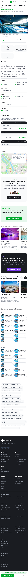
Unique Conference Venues (6, 498)
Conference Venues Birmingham (20, 530)
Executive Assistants (5, 471)
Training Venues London (5, 507)
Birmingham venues (4, 528)
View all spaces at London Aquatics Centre (11, 249)
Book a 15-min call (14, 197)
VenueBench (3, 481)
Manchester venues (4, 526)
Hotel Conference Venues (19, 496)
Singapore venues (4, 564)
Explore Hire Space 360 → (14, 218)
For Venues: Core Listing (19, 461)
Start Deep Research (15, 269)
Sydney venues (4, 566)
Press (2, 484)
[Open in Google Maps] (14, 163)
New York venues (4, 555)
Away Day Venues (4, 505)
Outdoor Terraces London (6, 518)
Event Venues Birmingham (19, 532)
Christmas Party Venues (19, 498)
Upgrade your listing (19, 481)
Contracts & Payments (5, 457)
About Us (3, 478)
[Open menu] (2, 2)
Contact (2, 486)
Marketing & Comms (5, 473)
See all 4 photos (22, 31)
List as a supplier (18, 464)
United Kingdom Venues (6, 34)
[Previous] (21, 277)
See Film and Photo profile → (20, 122)
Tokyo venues (3, 562)
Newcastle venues (4, 543)
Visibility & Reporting (5, 459)
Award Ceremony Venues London (21, 511)
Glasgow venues (4, 534)
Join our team (17, 478)
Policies (2, 488)
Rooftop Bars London (18, 503)
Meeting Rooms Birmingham (20, 534)
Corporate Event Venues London (20, 509)
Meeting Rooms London (19, 505)
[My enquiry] (26, 2)
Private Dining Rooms (5, 503)
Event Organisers (4, 469)
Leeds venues (10, 532)
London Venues (16, 34)
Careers (2, 483)
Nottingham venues (4, 545)
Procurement (3, 468)
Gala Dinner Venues (4, 511)
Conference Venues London (6, 496)
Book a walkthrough (5, 462)
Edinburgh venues (4, 530)
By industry (3, 461)
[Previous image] (2, 234)
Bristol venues (3, 532)
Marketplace (17, 456)
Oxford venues (4, 547)
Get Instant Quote (8, 575)
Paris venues (3, 557)
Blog (2, 479)
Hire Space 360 (4, 454)
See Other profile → (22, 132)
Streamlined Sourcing (5, 456)
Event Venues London (5, 509)
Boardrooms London (18, 507)
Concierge (17, 457)
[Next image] (17, 234)
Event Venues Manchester (19, 526)
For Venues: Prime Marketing (20, 459)
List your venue (18, 462)
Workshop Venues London (19, 516)
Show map (3, 13)
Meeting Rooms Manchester (20, 528)
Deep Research (18, 454)
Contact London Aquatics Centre (21, 575)
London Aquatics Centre (7, 9)
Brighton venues (4, 539)
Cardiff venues (4, 541)
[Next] (25, 277)
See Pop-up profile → (22, 141)
